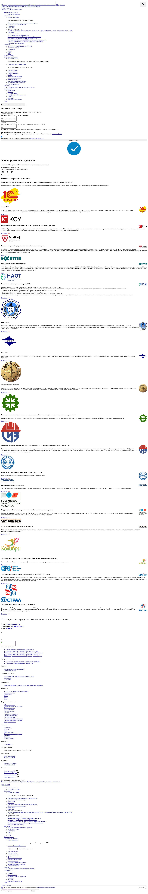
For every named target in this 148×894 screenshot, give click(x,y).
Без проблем (141, 887)
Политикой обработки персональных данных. (45, 887)
